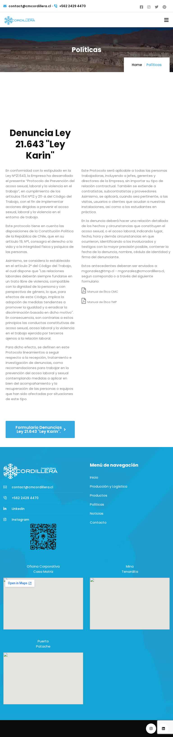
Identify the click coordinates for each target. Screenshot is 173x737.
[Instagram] (151, 728)
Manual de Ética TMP (101, 302)
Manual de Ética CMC (102, 292)
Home (137, 64)
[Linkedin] (163, 728)
